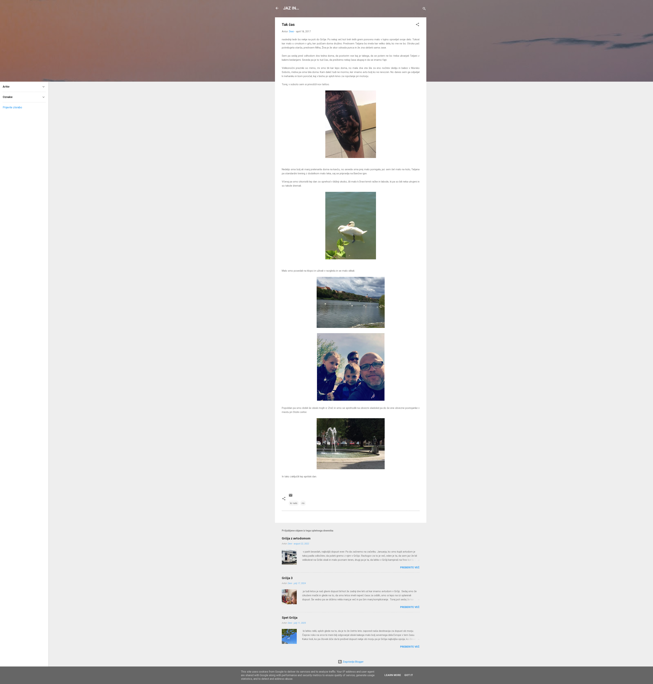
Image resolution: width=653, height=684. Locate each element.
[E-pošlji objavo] (291, 496)
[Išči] (424, 9)
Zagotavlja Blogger (353, 661)
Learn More (392, 675)
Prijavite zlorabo (12, 107)
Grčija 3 (287, 578)
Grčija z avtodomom (296, 538)
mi (303, 503)
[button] (417, 25)
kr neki (293, 503)
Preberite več (410, 567)
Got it (408, 675)
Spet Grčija (289, 617)
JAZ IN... (291, 8)
